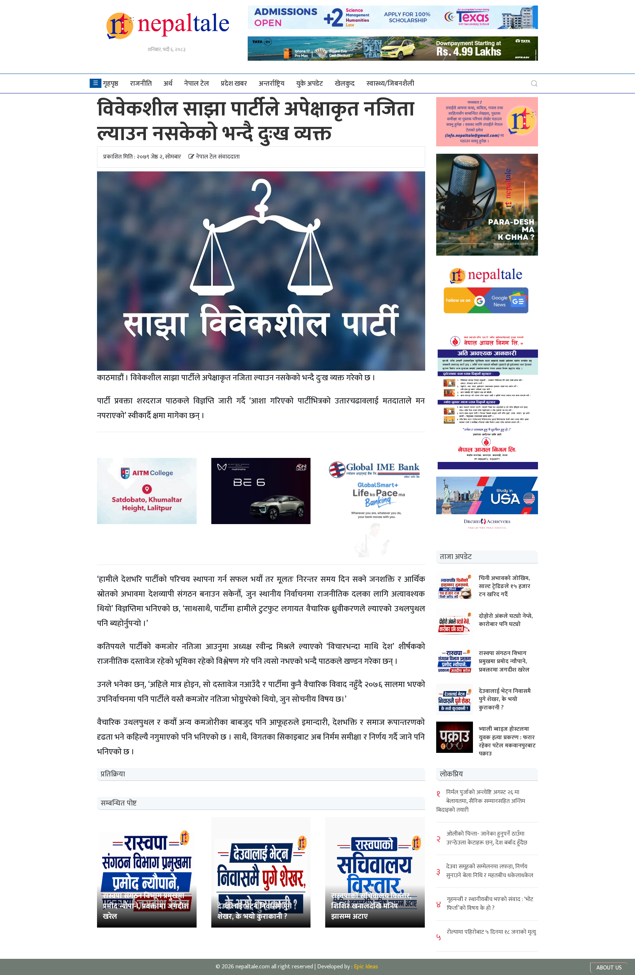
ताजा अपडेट (456, 557)
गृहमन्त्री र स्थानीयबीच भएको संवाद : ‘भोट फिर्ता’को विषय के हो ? (490, 903)
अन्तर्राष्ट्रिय (271, 83)
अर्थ (168, 83)
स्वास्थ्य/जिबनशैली (390, 83)
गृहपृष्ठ (110, 83)
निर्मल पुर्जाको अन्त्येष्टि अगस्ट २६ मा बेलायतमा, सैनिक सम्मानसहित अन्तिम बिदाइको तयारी (480, 801)
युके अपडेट (309, 83)
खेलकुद (345, 83)
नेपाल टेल (196, 83)
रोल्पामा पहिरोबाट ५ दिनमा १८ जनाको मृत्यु (491, 932)
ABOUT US (609, 968)
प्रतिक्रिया (113, 774)
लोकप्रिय (451, 774)
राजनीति (141, 83)
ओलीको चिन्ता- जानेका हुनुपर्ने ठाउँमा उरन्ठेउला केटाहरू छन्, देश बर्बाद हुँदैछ (486, 838)
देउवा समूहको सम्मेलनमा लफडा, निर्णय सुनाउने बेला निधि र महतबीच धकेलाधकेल (489, 871)
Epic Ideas (366, 967)
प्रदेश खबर (234, 83)
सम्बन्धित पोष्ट (119, 803)
